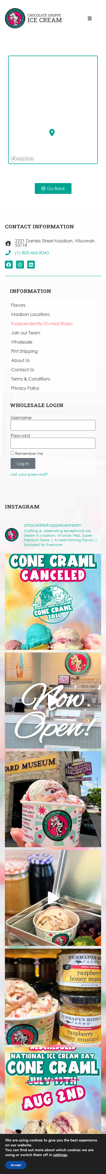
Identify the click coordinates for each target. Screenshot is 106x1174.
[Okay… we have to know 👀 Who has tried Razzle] (53, 799)
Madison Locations (30, 314)
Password (20, 435)
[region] (54, 110)
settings (60, 1155)
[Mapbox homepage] (22, 159)
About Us (20, 360)
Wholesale (21, 342)
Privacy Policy (25, 388)
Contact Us (22, 369)
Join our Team (25, 332)
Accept (16, 1165)
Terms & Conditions (30, 379)
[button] (52, 132)
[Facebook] (9, 264)
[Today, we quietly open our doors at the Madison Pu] (53, 700)
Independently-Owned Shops (42, 323)
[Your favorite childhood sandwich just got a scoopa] (53, 898)
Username (21, 417)
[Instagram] (20, 264)
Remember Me (28, 453)
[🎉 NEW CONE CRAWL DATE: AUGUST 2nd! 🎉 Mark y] (53, 1095)
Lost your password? (29, 474)
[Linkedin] (31, 264)
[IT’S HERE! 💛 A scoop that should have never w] (53, 997)
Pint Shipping (24, 351)
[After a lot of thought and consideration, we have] (53, 602)
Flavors (18, 305)
